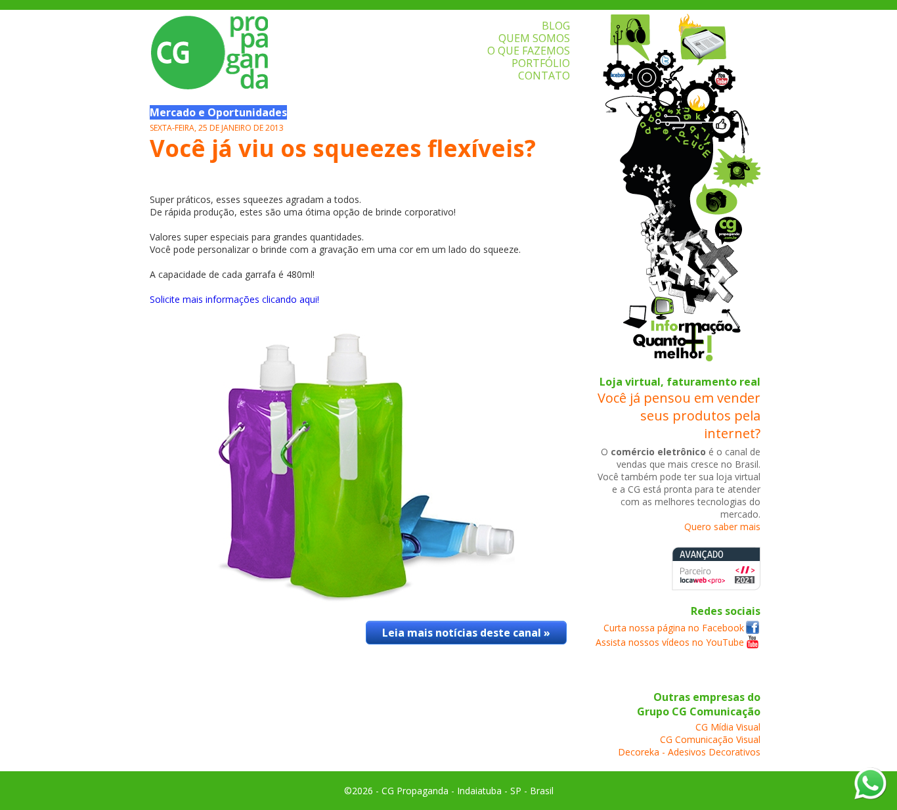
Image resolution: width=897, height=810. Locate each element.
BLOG (556, 25)
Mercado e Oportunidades (218, 112)
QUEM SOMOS (534, 38)
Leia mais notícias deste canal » (466, 632)
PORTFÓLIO (541, 63)
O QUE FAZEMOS (528, 50)
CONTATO (544, 75)
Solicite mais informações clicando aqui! (234, 299)
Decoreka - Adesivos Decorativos (689, 752)
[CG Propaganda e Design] (752, 630)
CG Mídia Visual (727, 727)
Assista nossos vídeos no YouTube (670, 642)
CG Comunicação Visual (710, 739)
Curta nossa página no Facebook (673, 627)
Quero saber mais (722, 526)
